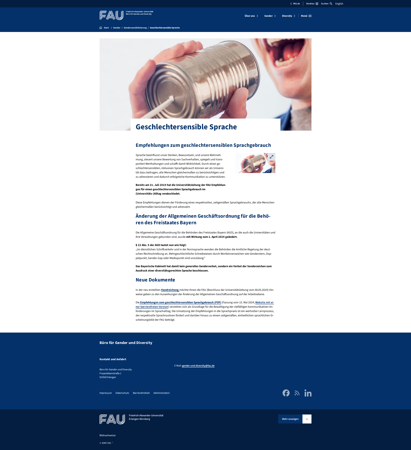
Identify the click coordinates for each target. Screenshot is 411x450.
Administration (161, 393)
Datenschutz (122, 393)
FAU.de (296, 3)
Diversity (287, 16)
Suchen (324, 3)
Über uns (250, 16)
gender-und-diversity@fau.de (198, 365)
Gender (268, 16)
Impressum (106, 393)
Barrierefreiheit (141, 393)
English (339, 3)
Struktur (310, 3)
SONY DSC (106, 443)
